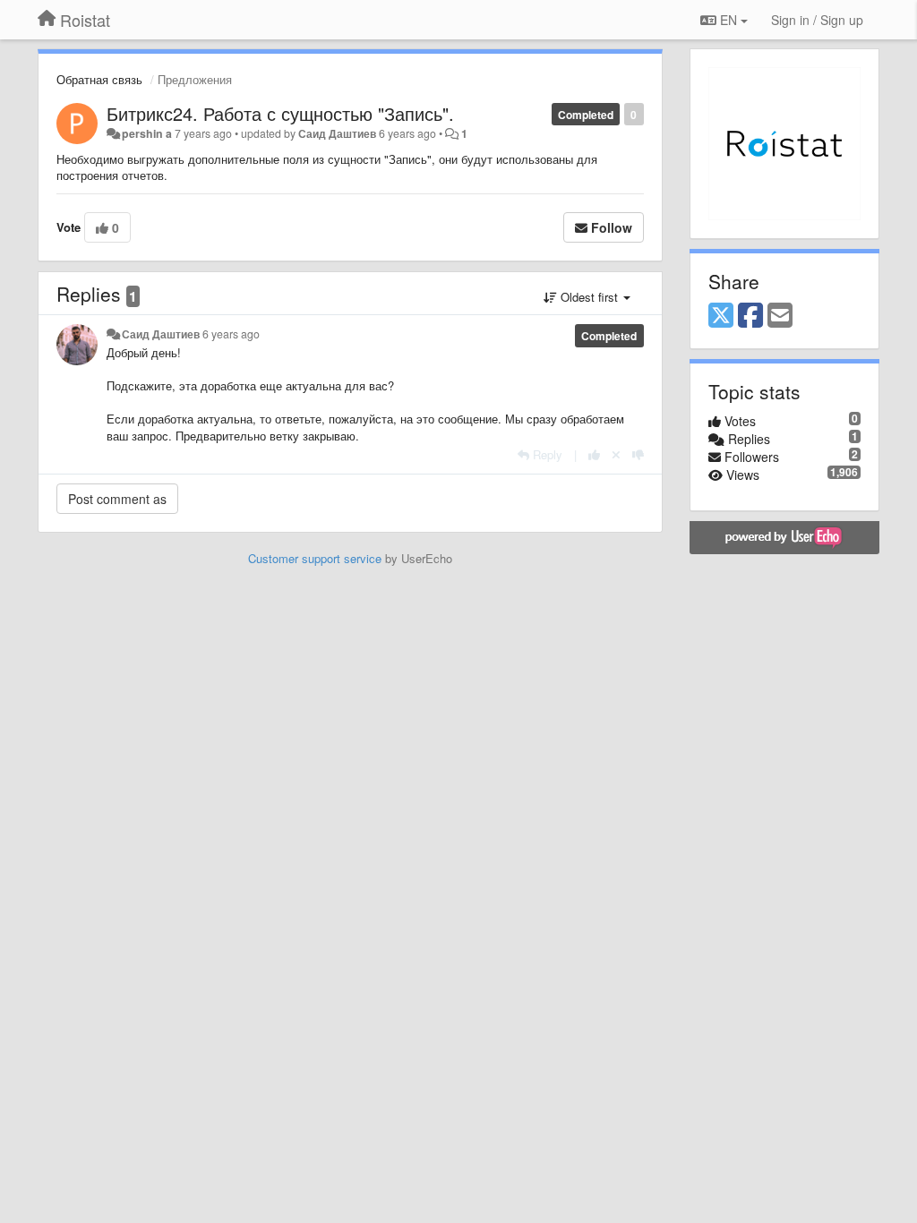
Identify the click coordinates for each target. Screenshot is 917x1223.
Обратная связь (99, 79)
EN (728, 20)
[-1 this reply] (638, 454)
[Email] (780, 316)
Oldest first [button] (589, 296)
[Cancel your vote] (616, 454)
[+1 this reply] (594, 454)
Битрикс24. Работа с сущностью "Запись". (280, 113)
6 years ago (231, 334)
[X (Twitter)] (720, 316)
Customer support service (314, 558)
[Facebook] (750, 316)
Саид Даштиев (337, 133)
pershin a (147, 133)
